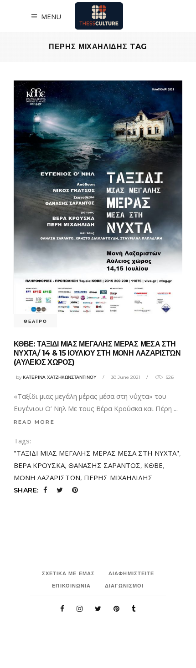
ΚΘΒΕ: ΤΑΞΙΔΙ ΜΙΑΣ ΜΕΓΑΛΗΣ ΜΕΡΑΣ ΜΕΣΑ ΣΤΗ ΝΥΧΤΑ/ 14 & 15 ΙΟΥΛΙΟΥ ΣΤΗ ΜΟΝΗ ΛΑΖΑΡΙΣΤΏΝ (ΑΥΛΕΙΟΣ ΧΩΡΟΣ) (97, 353)
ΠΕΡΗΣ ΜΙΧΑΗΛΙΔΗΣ (118, 477)
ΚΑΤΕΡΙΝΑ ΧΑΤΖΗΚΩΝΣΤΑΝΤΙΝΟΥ (60, 377)
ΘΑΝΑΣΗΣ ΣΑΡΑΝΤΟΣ (104, 465)
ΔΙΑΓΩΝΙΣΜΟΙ (124, 586)
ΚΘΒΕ (153, 465)
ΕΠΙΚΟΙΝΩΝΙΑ (71, 586)
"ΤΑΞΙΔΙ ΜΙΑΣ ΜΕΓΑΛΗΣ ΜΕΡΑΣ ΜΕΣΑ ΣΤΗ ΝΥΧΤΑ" (96, 452)
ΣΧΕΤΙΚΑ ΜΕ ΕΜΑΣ (68, 573)
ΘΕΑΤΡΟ (35, 321)
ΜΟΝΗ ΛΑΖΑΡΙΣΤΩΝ (47, 477)
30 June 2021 (125, 377)
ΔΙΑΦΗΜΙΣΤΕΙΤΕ (131, 573)
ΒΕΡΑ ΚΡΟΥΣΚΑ (39, 465)
